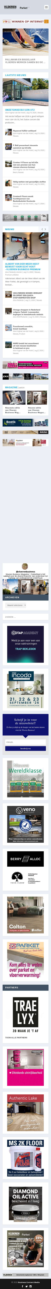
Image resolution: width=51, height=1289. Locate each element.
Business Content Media (29, 1282)
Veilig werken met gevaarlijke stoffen (29, 182)
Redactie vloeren (15, 272)
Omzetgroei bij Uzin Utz (20, 110)
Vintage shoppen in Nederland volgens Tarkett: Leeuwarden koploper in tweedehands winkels (28, 312)
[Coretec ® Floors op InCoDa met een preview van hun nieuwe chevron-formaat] (8, 163)
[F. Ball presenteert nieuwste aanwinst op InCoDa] (8, 146)
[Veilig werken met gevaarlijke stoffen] (8, 183)
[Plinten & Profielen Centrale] (25, 1014)
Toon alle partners (16, 1038)
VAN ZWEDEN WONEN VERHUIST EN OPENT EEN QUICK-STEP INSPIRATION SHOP (27, 295)
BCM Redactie (22, 317)
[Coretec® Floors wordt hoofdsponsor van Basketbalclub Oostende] (8, 197)
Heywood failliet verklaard (24, 131)
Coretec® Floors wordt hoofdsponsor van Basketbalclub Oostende (24, 198)
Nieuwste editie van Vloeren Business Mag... (13, 410)
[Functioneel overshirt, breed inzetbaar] (8, 327)
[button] (10, 586)
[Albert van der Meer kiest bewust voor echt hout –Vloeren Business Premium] (26, 246)
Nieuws (40, 113)
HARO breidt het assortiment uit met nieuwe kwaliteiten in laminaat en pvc (26, 345)
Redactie (20, 300)
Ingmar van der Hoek (17, 113)
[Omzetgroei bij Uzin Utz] (26, 92)
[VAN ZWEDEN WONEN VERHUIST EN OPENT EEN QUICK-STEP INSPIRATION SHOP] (8, 294)
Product (22, 334)
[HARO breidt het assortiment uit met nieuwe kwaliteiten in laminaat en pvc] (8, 344)
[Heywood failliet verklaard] (8, 132)
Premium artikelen (12, 275)
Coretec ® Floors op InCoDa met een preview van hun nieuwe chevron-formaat (25, 164)
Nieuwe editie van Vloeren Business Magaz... (37, 410)
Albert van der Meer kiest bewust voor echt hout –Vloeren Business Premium (22, 267)
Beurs (15, 172)
